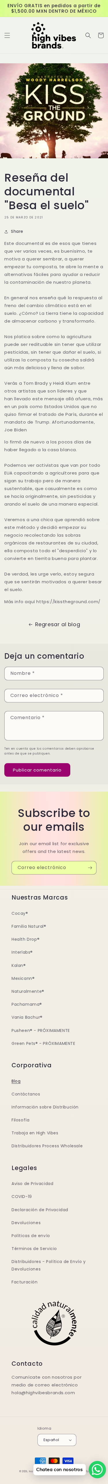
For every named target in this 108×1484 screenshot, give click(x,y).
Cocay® (20, 913)
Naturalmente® (28, 991)
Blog (16, 1081)
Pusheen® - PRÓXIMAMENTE (41, 1030)
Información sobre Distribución (45, 1107)
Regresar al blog (57, 624)
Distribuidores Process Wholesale (47, 1146)
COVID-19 (22, 1196)
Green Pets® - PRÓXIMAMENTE (43, 1043)
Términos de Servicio (34, 1248)
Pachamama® (27, 1004)
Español (51, 1440)
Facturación (25, 1282)
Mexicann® (23, 978)
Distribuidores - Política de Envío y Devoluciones (49, 1265)
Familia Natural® (29, 926)
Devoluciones (26, 1223)
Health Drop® (25, 939)
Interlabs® (22, 952)
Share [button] (17, 231)
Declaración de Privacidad (40, 1210)
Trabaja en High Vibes (35, 1133)
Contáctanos (26, 1094)
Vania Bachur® (27, 1017)
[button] (7, 35)
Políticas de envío (31, 1236)
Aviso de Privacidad (32, 1183)
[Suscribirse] (90, 868)
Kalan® (19, 965)
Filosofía (20, 1120)
